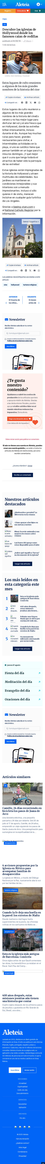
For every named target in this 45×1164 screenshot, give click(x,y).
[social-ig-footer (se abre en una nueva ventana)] (29, 1127)
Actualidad (22, 1083)
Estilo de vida (22, 1090)
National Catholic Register (19, 210)
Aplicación (22, 1107)
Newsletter (22, 1104)
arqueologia (9, 973)
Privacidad (22, 1156)
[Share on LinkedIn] (26, 103)
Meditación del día (18, 682)
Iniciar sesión (29, 1070)
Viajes (4, 19)
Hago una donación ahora (18, 419)
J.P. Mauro (27, 41)
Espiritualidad (22, 1087)
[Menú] (7, 4)
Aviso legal (22, 1147)
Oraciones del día (17, 699)
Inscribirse (11, 346)
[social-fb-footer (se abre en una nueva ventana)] (20, 1127)
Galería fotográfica (30, 222)
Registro (8, 11)
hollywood (15, 285)
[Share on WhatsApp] (39, 103)
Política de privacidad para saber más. (20, 341)
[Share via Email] (35, 103)
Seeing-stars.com (23, 206)
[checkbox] (5, 339)
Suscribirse (15, 1070)
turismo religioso (30, 285)
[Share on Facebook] (22, 103)
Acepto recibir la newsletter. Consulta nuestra (21, 340)
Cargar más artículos (22, 564)
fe (5, 786)
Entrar (30, 466)
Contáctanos (22, 1152)
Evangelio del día (17, 691)
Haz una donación (22, 1139)
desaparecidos (10, 843)
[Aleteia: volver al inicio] (23, 4)
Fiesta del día (14, 673)
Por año (22, 1118)
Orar (36, 11)
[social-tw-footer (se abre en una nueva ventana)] (25, 1127)
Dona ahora (21, 11)
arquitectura (9, 932)
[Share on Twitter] (31, 103)
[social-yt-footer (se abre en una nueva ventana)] (16, 1127)
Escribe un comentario (22, 475)
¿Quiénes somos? (22, 1143)
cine (5, 285)
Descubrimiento (22, 1093)
